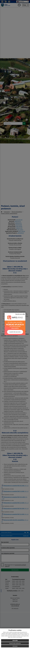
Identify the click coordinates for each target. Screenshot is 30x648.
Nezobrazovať (19, 314)
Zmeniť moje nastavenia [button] (15, 643)
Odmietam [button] (15, 646)
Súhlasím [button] (15, 640)
